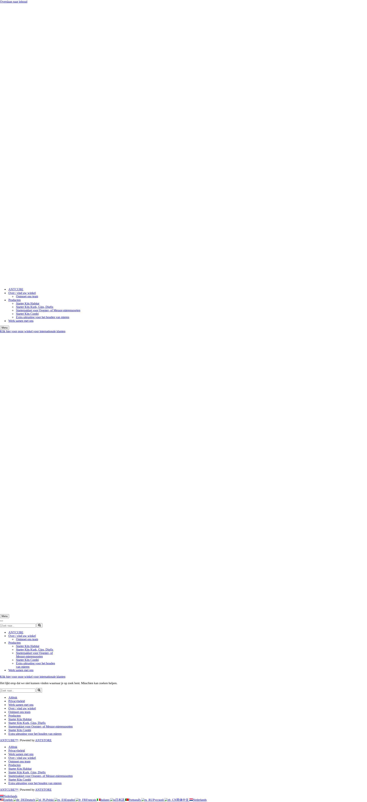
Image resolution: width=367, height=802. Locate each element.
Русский (159, 799)
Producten (14, 715)
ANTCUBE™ (9, 740)
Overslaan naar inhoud (13, 1)
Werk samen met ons (20, 320)
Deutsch (30, 799)
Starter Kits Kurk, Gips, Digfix (34, 307)
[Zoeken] (39, 625)
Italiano (105, 799)
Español (70, 799)
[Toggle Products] (67, 643)
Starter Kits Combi (27, 313)
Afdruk (12, 697)
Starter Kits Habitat (27, 303)
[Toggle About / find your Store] (67, 636)
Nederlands (10, 796)
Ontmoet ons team (27, 296)
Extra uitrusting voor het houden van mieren (42, 317)
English (8, 799)
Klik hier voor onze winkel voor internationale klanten (32, 331)
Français (91, 799)
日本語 (120, 799)
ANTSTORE (43, 740)
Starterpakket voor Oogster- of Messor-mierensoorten (48, 310)
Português (135, 799)
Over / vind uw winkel (22, 708)
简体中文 (182, 799)
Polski (50, 799)
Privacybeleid (16, 701)
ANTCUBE (15, 289)
